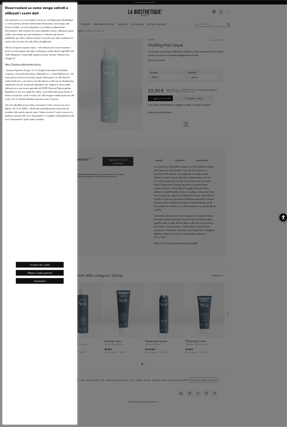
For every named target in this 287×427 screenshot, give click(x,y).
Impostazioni (40, 280)
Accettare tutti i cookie (40, 264)
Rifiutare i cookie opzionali (40, 272)
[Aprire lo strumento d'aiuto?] (283, 217)
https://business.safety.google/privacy (23, 64)
